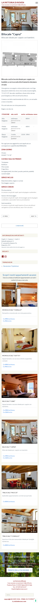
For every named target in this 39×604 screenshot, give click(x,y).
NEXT (33, 216)
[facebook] (3, 256)
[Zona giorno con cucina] (19, 18)
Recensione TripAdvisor (11, 266)
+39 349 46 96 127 (20, 587)
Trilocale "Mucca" (10, 492)
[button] (13, 7)
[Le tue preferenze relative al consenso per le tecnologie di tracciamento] (35, 600)
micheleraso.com (20, 601)
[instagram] (6, 256)
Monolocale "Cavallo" (12, 310)
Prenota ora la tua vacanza (18, 570)
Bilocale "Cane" (8, 401)
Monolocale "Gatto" (11, 355)
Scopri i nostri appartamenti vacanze (19, 275)
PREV (6, 216)
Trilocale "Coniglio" (11, 536)
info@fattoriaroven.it (21, 589)
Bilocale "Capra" (9, 447)
